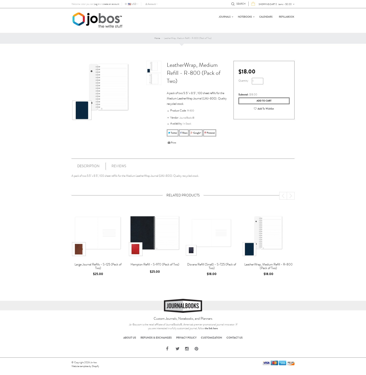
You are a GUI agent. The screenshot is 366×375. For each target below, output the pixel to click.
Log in (97, 4)
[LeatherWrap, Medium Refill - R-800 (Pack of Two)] (153, 67)
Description (88, 166)
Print (173, 143)
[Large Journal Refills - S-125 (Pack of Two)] (97, 235)
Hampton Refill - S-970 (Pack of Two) (155, 264)
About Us (129, 338)
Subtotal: (243, 95)
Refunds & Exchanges (156, 338)
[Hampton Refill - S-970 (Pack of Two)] (154, 235)
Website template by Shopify (85, 366)
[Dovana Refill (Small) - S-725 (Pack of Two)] (211, 235)
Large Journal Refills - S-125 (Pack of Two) (98, 266)
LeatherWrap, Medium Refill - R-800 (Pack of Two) (268, 266)
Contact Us (234, 338)
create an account (111, 4)
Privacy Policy (186, 338)
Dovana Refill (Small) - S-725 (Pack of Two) (211, 266)
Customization (211, 338)
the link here (211, 328)
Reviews (119, 166)
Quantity (243, 80)
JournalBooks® (187, 117)
